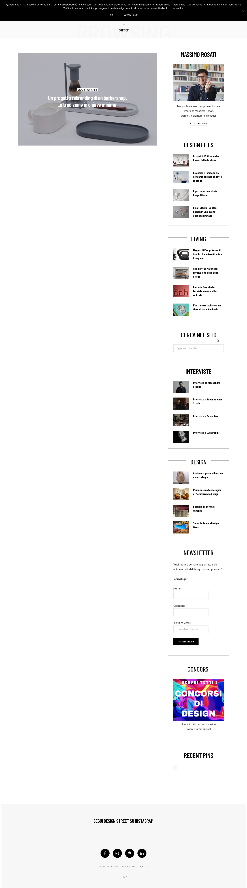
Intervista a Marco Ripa (205, 416)
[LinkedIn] (141, 853)
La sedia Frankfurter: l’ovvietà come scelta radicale (204, 291)
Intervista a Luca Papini (206, 432)
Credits (143, 866)
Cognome (179, 605)
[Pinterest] (129, 853)
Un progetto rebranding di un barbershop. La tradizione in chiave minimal (87, 101)
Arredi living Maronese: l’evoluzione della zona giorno (205, 272)
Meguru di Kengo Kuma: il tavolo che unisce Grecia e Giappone (207, 254)
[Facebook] (105, 853)
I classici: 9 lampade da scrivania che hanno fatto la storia (207, 176)
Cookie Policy (131, 14)
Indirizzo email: (182, 623)
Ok (111, 14)
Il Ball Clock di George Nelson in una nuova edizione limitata (205, 211)
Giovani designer (87, 89)
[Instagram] (117, 853)
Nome (177, 588)
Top (124, 877)
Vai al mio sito (198, 123)
